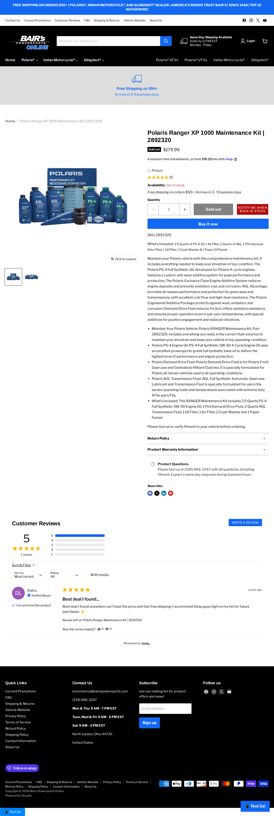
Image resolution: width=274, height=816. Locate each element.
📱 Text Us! (255, 806)
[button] (160, 177)
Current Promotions (37, 20)
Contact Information (20, 741)
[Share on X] (156, 493)
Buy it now (208, 224)
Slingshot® (93, 60)
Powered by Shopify (18, 795)
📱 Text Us (12, 812)
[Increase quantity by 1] (184, 209)
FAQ (87, 20)
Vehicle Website (134, 20)
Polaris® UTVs (196, 60)
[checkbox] (100, 575)
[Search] (166, 41)
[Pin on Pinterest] (170, 493)
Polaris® (28, 60)
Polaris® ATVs (167, 60)
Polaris (157, 171)
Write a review (245, 522)
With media (99, 575)
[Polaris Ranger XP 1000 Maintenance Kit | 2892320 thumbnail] (13, 276)
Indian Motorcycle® (59, 60)
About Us (156, 20)
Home (10, 60)
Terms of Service (18, 722)
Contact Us (12, 20)
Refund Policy (15, 728)
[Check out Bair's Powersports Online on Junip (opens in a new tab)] (145, 643)
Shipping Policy (16, 735)
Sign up (149, 722)
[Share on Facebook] (150, 493)
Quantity (153, 199)
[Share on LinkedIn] (163, 493)
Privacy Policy (15, 716)
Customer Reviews (67, 20)
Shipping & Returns (107, 20)
